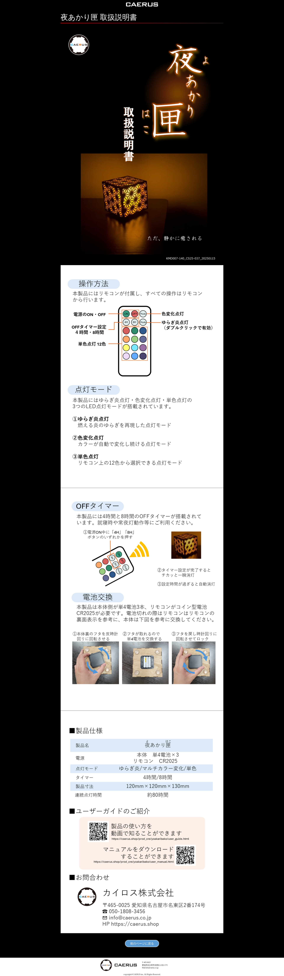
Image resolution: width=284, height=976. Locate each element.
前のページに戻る (142, 943)
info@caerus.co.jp (152, 968)
